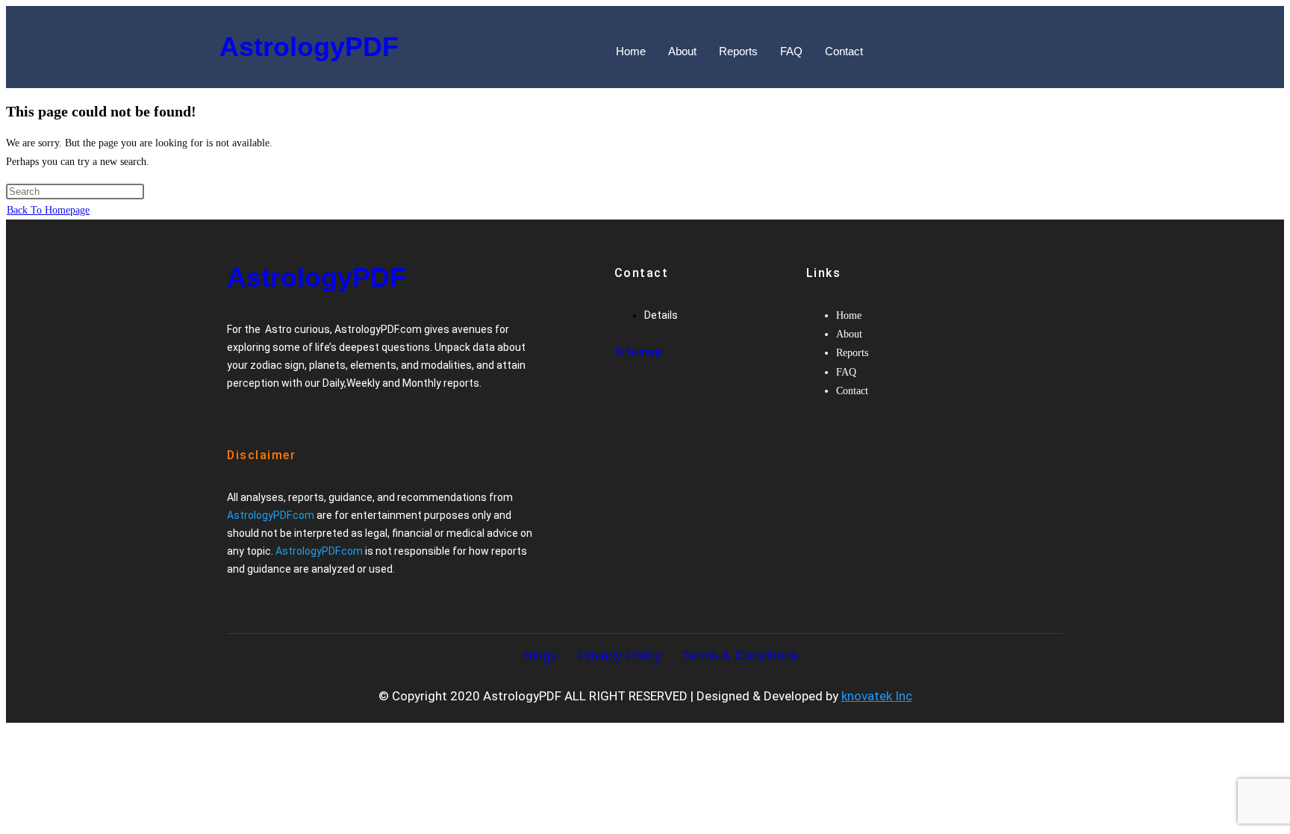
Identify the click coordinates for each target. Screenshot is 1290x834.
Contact (844, 51)
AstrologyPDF (309, 46)
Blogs (540, 655)
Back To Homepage (48, 210)
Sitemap (638, 352)
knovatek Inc (876, 695)
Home (631, 51)
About (682, 51)
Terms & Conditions (740, 655)
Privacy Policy (619, 655)
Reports (738, 51)
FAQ (791, 51)
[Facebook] (245, 413)
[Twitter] (270, 413)
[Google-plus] (295, 413)
